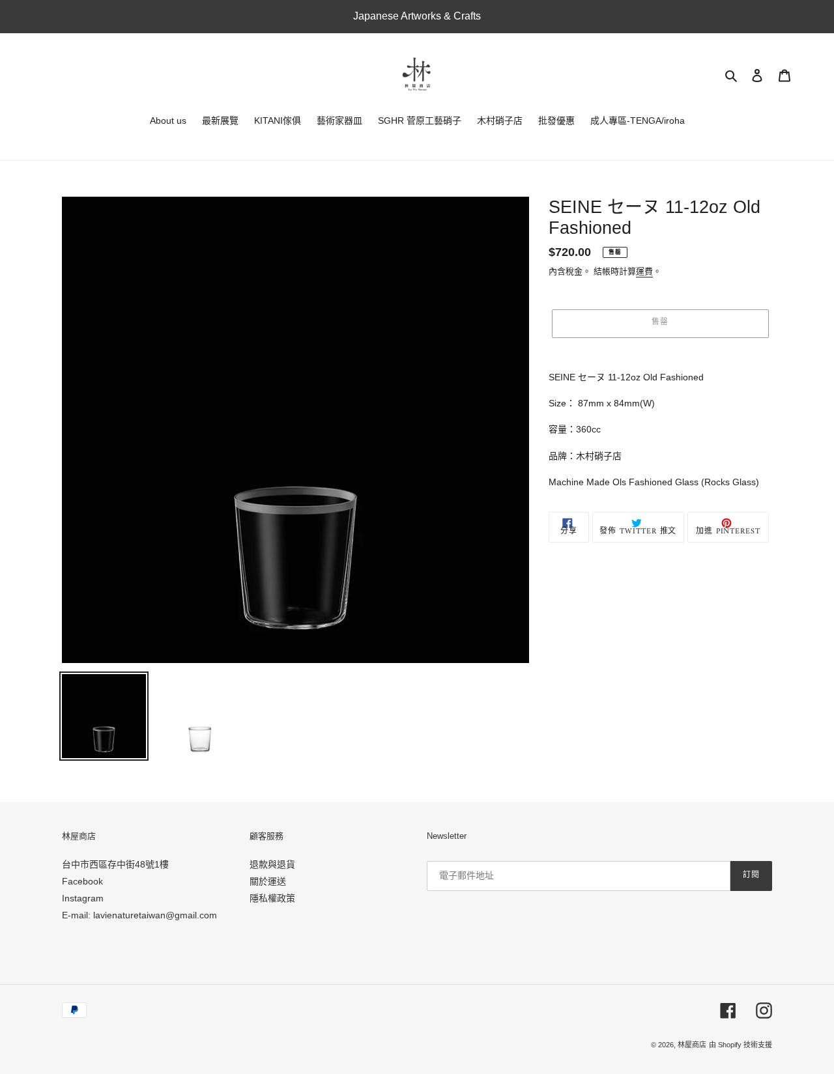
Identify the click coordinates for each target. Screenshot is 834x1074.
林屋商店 (692, 1045)
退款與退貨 (272, 864)
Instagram (83, 898)
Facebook (82, 881)
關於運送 (268, 881)
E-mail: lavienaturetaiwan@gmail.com (139, 915)
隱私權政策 (272, 898)
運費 (644, 271)
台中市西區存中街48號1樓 (115, 864)
